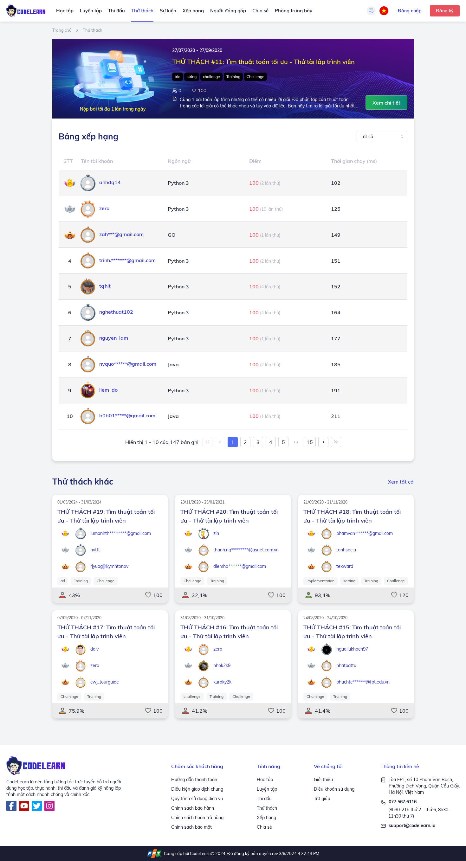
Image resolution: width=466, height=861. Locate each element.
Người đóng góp (228, 11)
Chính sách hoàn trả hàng (197, 817)
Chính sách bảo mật (191, 827)
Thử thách (142, 11)
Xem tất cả (401, 482)
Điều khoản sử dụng (334, 789)
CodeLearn (200, 853)
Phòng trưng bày (293, 11)
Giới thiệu (323, 779)
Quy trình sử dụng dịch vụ (197, 798)
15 (310, 442)
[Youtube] (24, 806)
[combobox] (382, 136)
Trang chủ (62, 30)
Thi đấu (116, 11)
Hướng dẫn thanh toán (194, 779)
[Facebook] (11, 806)
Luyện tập (91, 11)
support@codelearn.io (412, 825)
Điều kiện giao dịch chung (197, 789)
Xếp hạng (193, 11)
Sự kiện (168, 11)
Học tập (65, 11)
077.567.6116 (403, 802)
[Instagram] (49, 806)
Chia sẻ (260, 11)
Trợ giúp (322, 798)
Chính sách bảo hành (192, 808)
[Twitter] (37, 806)
